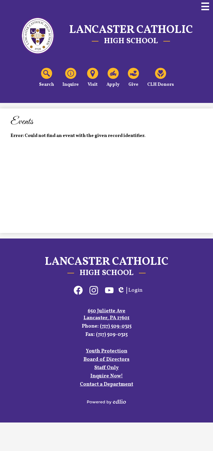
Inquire (70, 85)
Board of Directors (106, 359)
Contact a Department (106, 384)
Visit (93, 85)
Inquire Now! (106, 376)
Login (130, 290)
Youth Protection (106, 351)
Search (46, 85)
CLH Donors (160, 85)
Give (133, 85)
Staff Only (106, 367)
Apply (113, 85)
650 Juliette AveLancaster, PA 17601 (106, 315)
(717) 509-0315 (115, 326)
